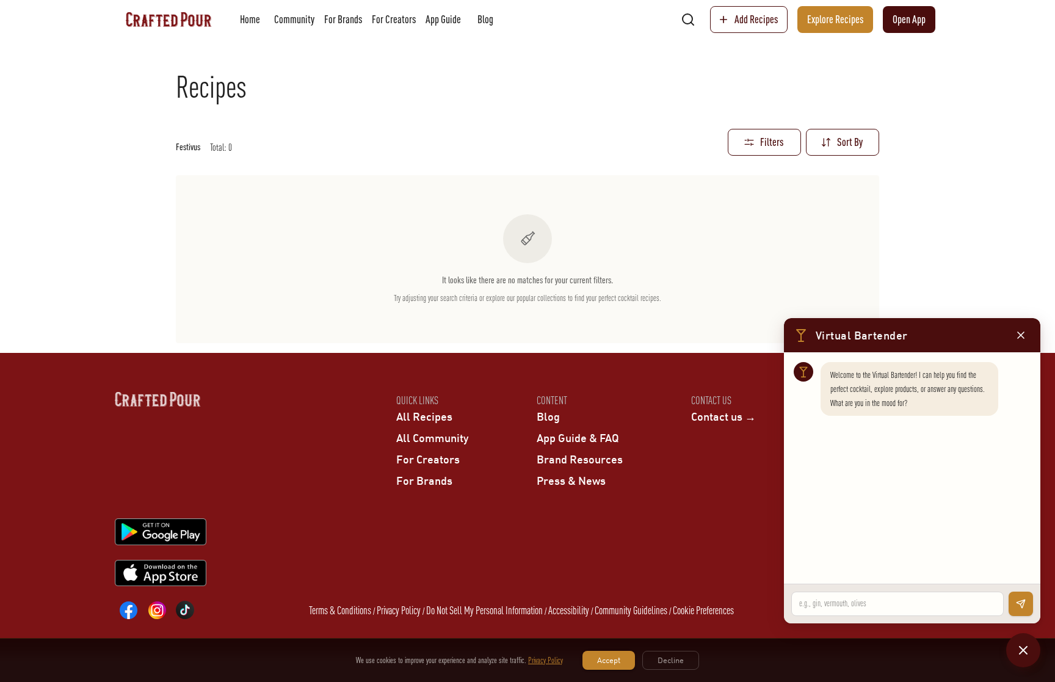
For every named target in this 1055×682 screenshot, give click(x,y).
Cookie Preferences (703, 610)
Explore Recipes (835, 19)
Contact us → (723, 416)
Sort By (850, 142)
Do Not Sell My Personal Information (484, 610)
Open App (909, 19)
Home (250, 19)
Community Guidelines (631, 610)
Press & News (571, 480)
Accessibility (568, 610)
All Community (432, 437)
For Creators (394, 19)
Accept (608, 660)
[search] (688, 19)
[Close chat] (1023, 650)
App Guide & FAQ (578, 437)
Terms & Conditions (340, 610)
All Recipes (424, 416)
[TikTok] (185, 610)
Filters (771, 142)
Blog (485, 19)
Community (294, 19)
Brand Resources (580, 459)
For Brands (343, 19)
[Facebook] (129, 610)
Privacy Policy (399, 610)
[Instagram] (157, 610)
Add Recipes (756, 19)
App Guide (443, 19)
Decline (671, 660)
